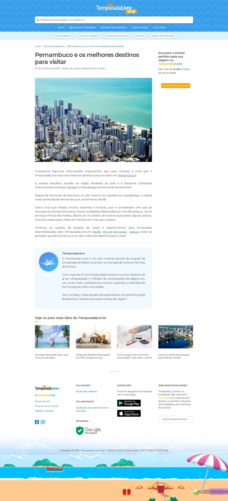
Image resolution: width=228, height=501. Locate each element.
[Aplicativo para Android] (129, 408)
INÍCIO (61, 27)
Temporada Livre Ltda (93, 450)
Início (38, 46)
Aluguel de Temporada (162, 35)
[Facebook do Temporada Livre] (38, 423)
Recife (97, 231)
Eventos (140, 35)
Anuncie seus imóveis (114, 27)
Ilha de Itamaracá (114, 231)
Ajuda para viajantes (86, 391)
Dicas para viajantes (89, 35)
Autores (160, 27)
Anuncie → (176, 419)
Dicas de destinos (63, 35)
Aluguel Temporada (83, 27)
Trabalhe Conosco (44, 411)
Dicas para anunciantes (117, 35)
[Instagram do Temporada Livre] (43, 423)
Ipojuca (134, 231)
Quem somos (140, 27)
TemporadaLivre (73, 253)
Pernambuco (127, 175)
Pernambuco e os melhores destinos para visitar (95, 46)
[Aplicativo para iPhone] (129, 418)
